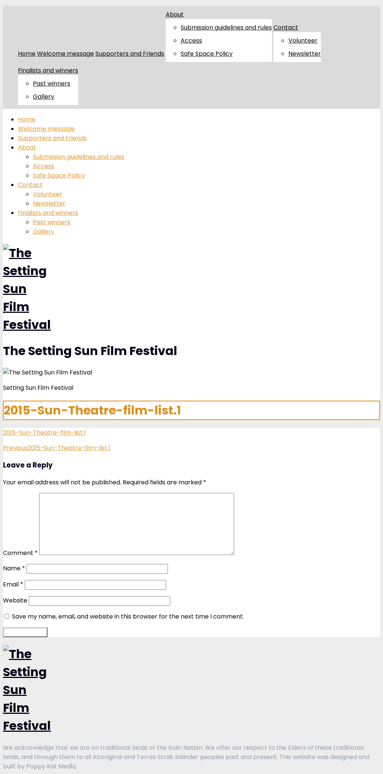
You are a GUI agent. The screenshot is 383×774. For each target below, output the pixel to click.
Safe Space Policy (207, 53)
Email (13, 584)
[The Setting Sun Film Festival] (27, 324)
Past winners (51, 83)
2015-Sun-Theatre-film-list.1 (44, 432)
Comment (20, 553)
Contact (285, 27)
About (175, 14)
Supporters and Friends (129, 53)
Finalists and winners (48, 70)
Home (27, 53)
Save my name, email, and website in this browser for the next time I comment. (128, 616)
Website (15, 600)
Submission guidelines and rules (226, 27)
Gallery (43, 96)
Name (14, 568)
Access (191, 40)
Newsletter (304, 53)
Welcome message (65, 53)
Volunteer (303, 40)
